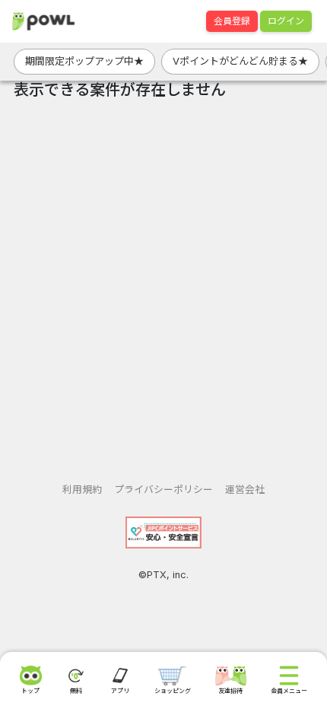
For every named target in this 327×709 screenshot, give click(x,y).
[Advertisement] (163, 285)
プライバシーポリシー (163, 489)
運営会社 (245, 489)
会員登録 (232, 21)
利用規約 (82, 489)
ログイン (286, 21)
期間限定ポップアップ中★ (84, 61)
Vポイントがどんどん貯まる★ (240, 61)
